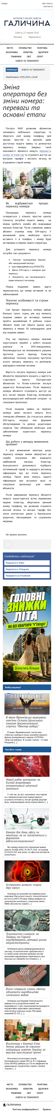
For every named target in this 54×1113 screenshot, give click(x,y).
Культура (28, 52)
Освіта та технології (27, 60)
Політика (42, 48)
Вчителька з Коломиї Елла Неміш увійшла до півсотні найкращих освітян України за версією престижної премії (25, 1048)
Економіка (12, 52)
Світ (29, 56)
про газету (47, 3)
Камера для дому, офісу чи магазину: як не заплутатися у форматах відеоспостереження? (26, 836)
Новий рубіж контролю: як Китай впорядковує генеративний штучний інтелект (23, 784)
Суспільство (25, 48)
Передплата (34, 36)
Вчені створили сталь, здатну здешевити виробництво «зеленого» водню (25, 992)
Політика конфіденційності (26, 1109)
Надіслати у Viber (15, 562)
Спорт (40, 56)
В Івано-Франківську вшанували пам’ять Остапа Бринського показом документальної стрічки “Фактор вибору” (26, 721)
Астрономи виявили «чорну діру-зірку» (23, 886)
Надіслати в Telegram (17, 569)
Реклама (18, 36)
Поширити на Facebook (18, 575)
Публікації (11, 69)
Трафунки (16, 56)
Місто (10, 48)
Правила (47, 1109)
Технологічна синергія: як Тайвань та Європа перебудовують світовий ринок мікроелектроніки (26, 938)
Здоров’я (43, 52)
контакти (48, 6)
